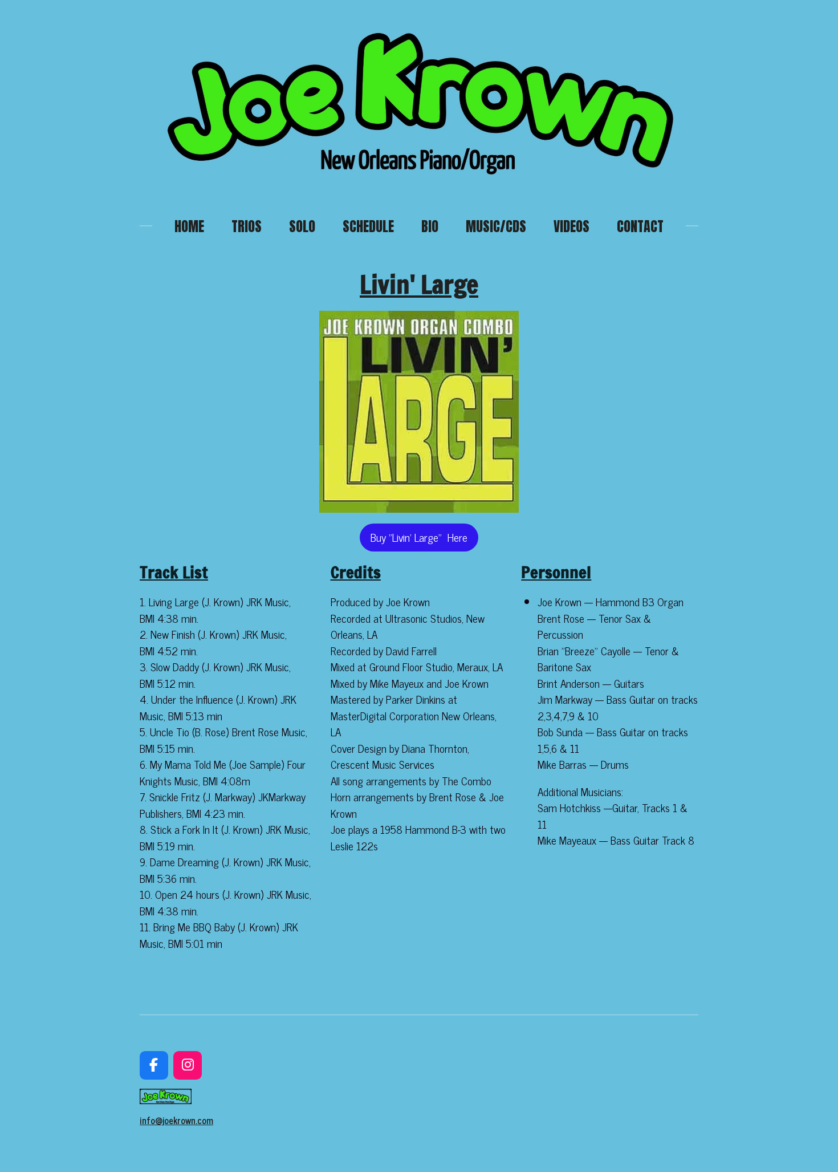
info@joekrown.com (176, 1120)
